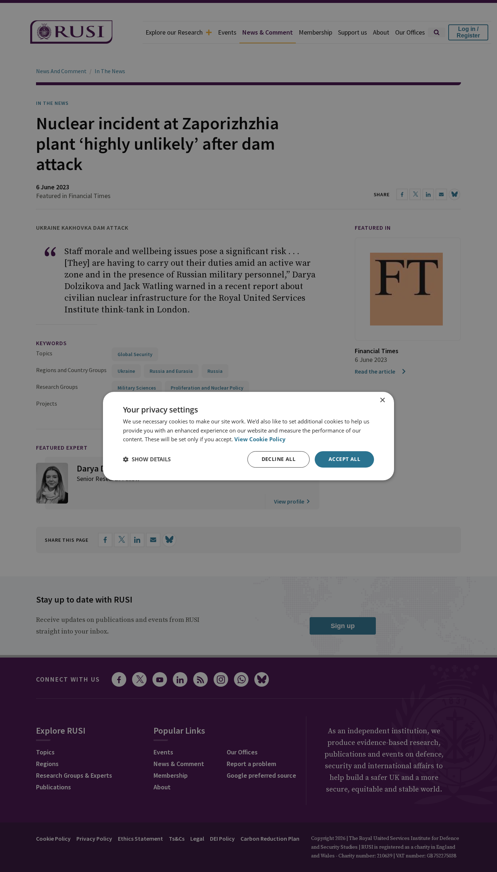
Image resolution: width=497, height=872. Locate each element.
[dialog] (248, 436)
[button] (147, 459)
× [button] (382, 400)
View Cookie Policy (260, 439)
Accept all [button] (344, 458)
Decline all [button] (278, 458)
